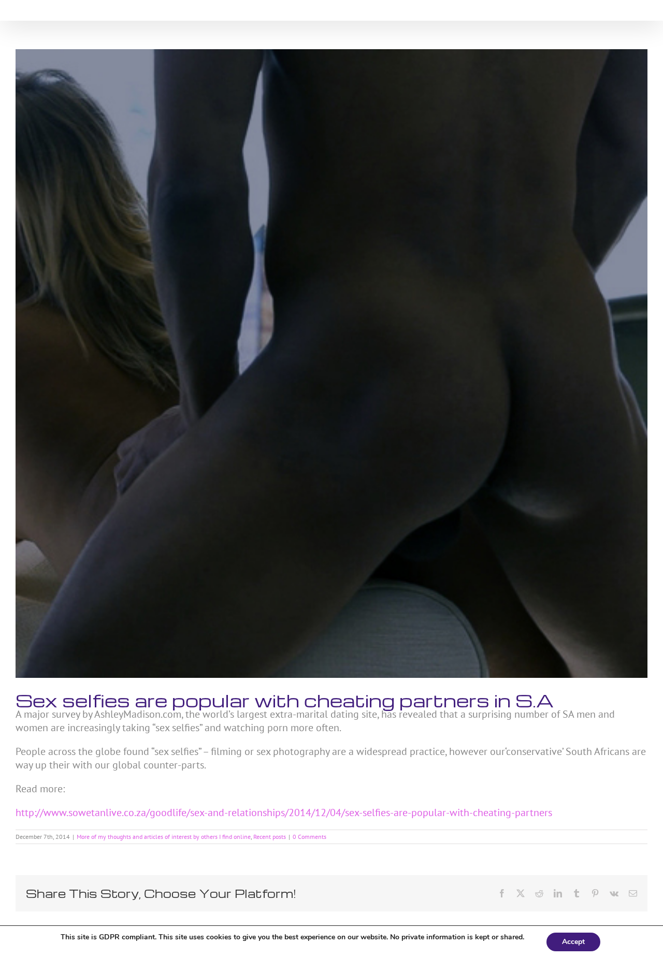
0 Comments (309, 836)
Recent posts (269, 836)
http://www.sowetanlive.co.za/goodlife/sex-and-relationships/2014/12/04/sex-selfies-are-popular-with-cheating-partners (284, 812)
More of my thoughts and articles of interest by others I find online (164, 836)
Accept (573, 942)
